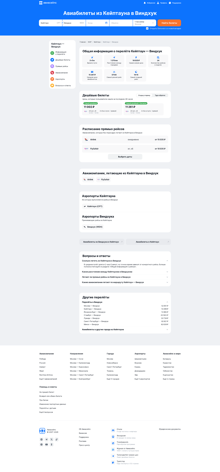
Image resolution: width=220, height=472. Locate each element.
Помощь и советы (48, 387)
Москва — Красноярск (79, 367)
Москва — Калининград (80, 363)
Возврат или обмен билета (50, 396)
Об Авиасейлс (85, 429)
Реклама (82, 441)
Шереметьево (140, 359)
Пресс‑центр (84, 445)
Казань (137, 367)
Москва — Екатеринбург (80, 379)
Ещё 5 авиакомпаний (48, 379)
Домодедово (140, 371)
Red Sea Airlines (46, 375)
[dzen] (41, 444)
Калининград (112, 375)
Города (110, 354)
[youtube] (46, 444)
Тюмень (110, 371)
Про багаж (43, 400)
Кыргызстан (168, 375)
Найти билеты (169, 23)
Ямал (41, 371)
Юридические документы (170, 429)
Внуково (138, 363)
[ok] (51, 444)
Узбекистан (168, 371)
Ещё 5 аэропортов (142, 379)
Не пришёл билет (46, 392)
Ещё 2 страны (169, 379)
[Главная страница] (48, 3)
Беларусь (167, 359)
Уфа (136, 375)
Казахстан (167, 363)
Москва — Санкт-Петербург (82, 375)
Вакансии (83, 433)
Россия (42, 363)
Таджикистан (168, 367)
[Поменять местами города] (62, 22)
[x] (51, 439)
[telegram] (46, 439)
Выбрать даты (125, 156)
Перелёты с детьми (47, 408)
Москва (110, 359)
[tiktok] (56, 439)
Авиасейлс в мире (172, 354)
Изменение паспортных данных (52, 404)
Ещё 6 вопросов (46, 412)
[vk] (41, 439)
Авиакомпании (46, 354)
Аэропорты (140, 354)
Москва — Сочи (76, 359)
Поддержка (84, 437)
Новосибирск (112, 363)
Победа (42, 359)
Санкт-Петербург (114, 367)
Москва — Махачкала (79, 371)
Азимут (42, 367)
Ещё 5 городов (113, 379)
